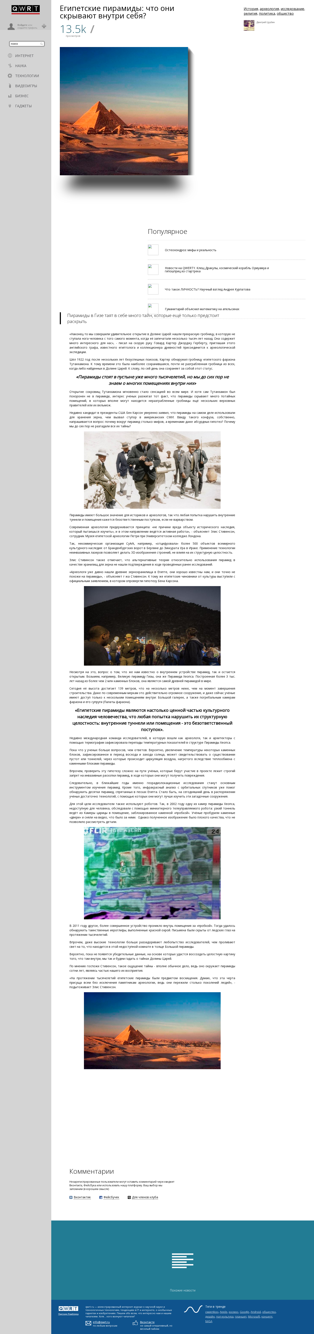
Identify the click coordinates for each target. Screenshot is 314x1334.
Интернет (24, 55)
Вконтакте (147, 1322)
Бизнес (22, 96)
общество (285, 13)
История (251, 8)
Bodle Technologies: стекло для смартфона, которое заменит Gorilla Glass (251, 163)
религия (250, 13)
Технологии (27, 76)
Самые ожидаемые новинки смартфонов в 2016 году (262, 80)
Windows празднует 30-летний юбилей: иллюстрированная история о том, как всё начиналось (294, 161)
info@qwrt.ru (101, 1322)
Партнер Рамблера (68, 1314)
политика (267, 13)
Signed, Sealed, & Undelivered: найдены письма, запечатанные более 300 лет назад (251, 120)
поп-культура (224, 1316)
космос (233, 1312)
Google (244, 1312)
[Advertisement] (179, 205)
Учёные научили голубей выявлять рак (208, 121)
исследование (292, 8)
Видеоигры (26, 86)
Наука (20, 65)
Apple (223, 1312)
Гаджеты (23, 106)
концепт (266, 1316)
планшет (241, 1316)
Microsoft (254, 1316)
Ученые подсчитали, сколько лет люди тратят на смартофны (293, 122)
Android (256, 1312)
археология (269, 8)
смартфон (211, 1312)
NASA (208, 1321)
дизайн (210, 1316)
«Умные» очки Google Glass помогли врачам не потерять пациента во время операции (208, 163)
